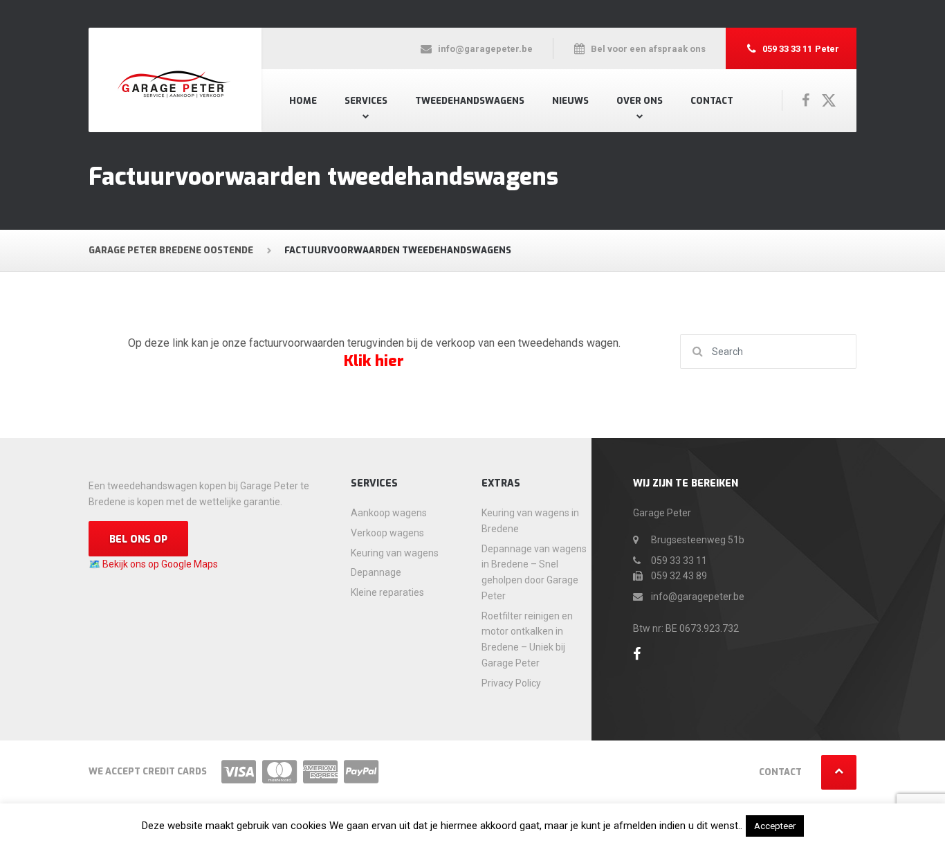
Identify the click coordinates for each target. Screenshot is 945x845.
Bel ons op (138, 539)
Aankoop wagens (389, 512)
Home (303, 101)
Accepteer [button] (775, 826)
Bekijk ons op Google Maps (160, 564)
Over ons (639, 101)
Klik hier (374, 361)
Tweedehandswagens (469, 101)
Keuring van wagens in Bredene (530, 520)
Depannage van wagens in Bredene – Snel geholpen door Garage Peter (534, 572)
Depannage (376, 572)
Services (366, 101)
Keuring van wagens (395, 552)
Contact (711, 101)
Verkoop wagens (387, 532)
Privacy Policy (511, 683)
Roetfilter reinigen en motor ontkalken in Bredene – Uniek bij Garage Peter (527, 639)
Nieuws (570, 101)
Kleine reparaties (387, 592)
